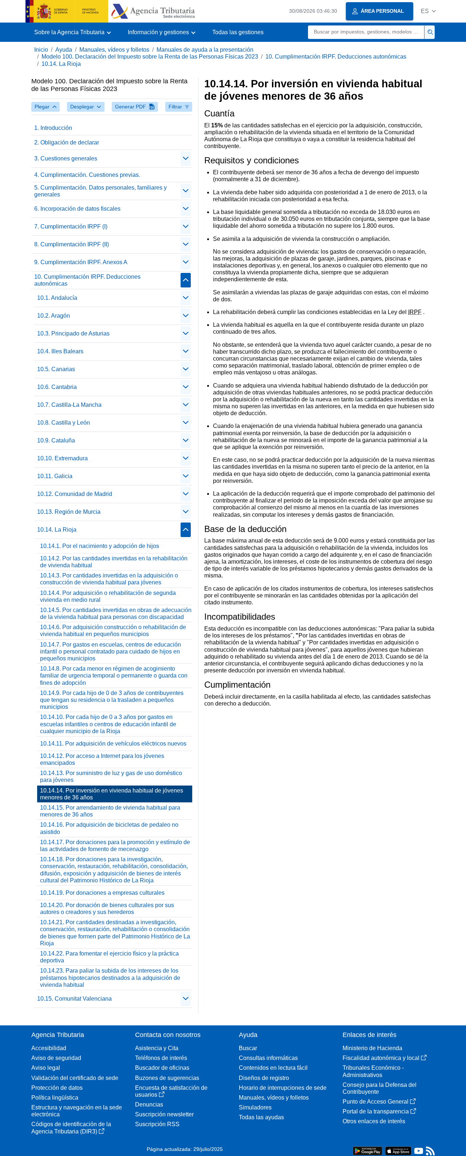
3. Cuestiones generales (65, 158)
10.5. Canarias (56, 369)
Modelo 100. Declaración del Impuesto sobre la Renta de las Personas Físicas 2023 (150, 56)
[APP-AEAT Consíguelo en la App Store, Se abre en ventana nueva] (398, 1150)
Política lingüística (54, 1098)
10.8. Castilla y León (63, 423)
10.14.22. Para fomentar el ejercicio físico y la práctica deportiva (109, 957)
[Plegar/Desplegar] (186, 158)
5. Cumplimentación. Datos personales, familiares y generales (100, 191)
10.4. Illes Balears (60, 351)
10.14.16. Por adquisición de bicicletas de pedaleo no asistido (109, 828)
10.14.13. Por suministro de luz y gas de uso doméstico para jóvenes (111, 776)
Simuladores (255, 1107)
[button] (428, 11)
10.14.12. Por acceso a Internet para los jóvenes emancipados (102, 759)
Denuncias (149, 1104)
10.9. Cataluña (56, 440)
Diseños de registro (264, 1078)
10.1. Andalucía (57, 298)
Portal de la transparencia (376, 1111)
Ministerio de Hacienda (372, 1048)
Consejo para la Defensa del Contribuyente (379, 1088)
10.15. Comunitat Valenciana (74, 999)
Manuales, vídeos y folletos (114, 50)
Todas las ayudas (261, 1117)
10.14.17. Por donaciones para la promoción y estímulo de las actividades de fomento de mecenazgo (115, 845)
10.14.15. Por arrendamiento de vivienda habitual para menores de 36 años (110, 811)
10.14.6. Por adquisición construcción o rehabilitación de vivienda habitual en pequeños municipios (113, 630)
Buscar (248, 1048)
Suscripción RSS (157, 1124)
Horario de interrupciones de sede (283, 1088)
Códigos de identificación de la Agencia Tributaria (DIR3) (71, 1127)
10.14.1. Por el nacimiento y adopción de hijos (99, 546)
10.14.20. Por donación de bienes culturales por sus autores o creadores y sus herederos (107, 908)
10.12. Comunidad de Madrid (74, 494)
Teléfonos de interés (161, 1058)
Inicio (41, 50)
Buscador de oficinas (162, 1068)
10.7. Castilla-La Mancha (69, 405)
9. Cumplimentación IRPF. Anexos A (80, 262)
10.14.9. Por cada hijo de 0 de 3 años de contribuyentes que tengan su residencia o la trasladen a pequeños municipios (111, 700)
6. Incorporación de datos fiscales (77, 209)
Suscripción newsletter (164, 1114)
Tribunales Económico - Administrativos (373, 1071)
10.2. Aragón (53, 316)
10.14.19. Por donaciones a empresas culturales (102, 893)
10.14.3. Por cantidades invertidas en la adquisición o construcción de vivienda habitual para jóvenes (109, 578)
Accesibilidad (48, 1048)
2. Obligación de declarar (66, 142)
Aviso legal (45, 1068)
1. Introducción (53, 128)
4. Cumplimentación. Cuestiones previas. (87, 175)
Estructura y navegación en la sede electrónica (76, 1110)
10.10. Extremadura (62, 458)
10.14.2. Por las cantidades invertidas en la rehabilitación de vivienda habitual (113, 561)
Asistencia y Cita (156, 1048)
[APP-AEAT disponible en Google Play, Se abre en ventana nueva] (367, 1150)
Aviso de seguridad (56, 1058)
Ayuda (63, 50)
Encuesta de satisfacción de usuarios (171, 1091)
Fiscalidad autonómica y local (381, 1058)
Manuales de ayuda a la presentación (205, 50)
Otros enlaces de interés (374, 1121)
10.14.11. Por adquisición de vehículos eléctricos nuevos (113, 743)
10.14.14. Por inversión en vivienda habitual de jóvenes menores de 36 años (111, 794)
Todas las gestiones (238, 32)
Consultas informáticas (268, 1058)
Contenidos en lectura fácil (273, 1068)
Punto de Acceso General (375, 1102)
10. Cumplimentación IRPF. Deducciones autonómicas (335, 56)
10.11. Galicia (54, 476)
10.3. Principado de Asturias (73, 333)
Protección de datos (57, 1088)
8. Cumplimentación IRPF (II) (71, 244)
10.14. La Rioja (61, 64)
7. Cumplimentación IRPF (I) (70, 226)
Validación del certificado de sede (74, 1078)
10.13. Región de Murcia (68, 512)
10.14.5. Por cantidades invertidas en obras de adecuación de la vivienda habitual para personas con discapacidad (115, 613)
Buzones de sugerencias (167, 1078)
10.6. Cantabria (57, 387)
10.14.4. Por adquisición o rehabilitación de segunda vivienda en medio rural (108, 596)
